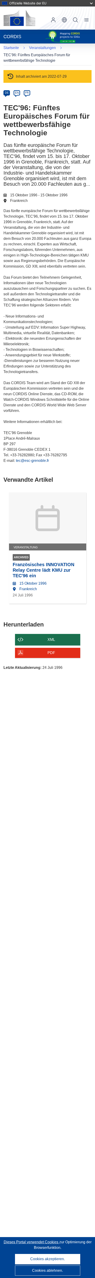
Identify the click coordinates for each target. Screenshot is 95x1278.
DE (7, 92)
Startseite (11, 48)
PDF (51, 653)
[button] (64, 20)
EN (17, 92)
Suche (75, 20)
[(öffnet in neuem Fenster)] (19, 18)
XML (51, 640)
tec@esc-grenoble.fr (32, 461)
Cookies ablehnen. (47, 1270)
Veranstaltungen (42, 48)
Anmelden (53, 20)
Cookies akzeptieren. (47, 1259)
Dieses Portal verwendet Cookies (31, 1242)
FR (27, 92)
